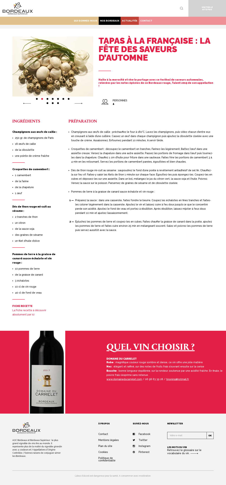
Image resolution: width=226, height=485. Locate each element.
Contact (146, 20)
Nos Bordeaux (109, 20)
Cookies (103, 452)
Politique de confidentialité (106, 459)
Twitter (143, 440)
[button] (27, 103)
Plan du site (105, 446)
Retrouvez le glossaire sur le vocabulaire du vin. (184, 452)
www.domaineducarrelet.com (124, 379)
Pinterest (144, 452)
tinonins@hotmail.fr (177, 379)
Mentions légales (108, 440)
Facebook (144, 434)
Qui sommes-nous (85, 20)
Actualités (129, 20)
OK (210, 435)
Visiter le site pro (207, 8)
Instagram (144, 446)
